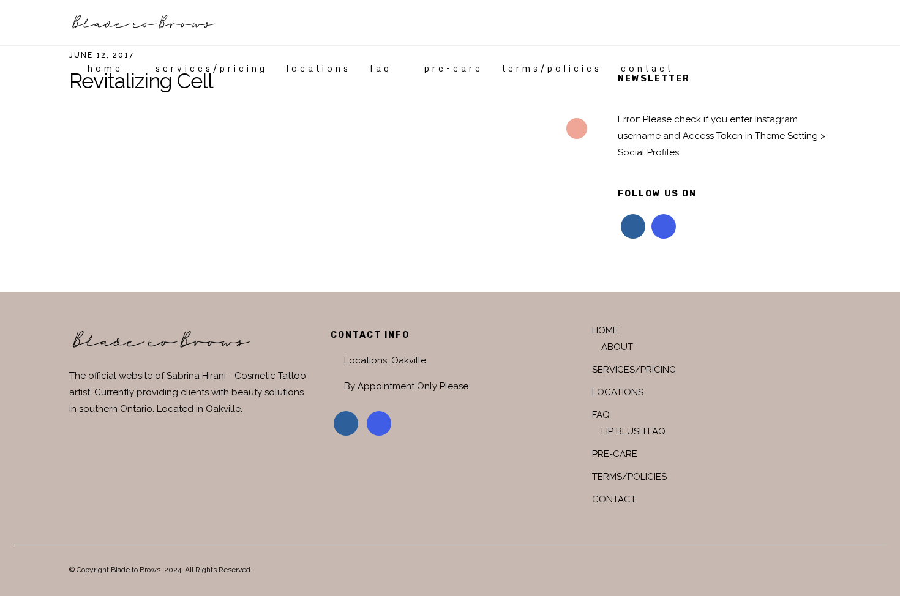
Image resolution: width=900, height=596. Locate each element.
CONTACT (647, 67)
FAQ (381, 67)
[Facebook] (633, 226)
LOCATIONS (319, 67)
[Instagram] (663, 226)
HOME (105, 67)
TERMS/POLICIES (552, 67)
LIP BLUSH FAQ (633, 431)
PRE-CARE (453, 67)
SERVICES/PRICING (212, 67)
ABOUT (617, 346)
